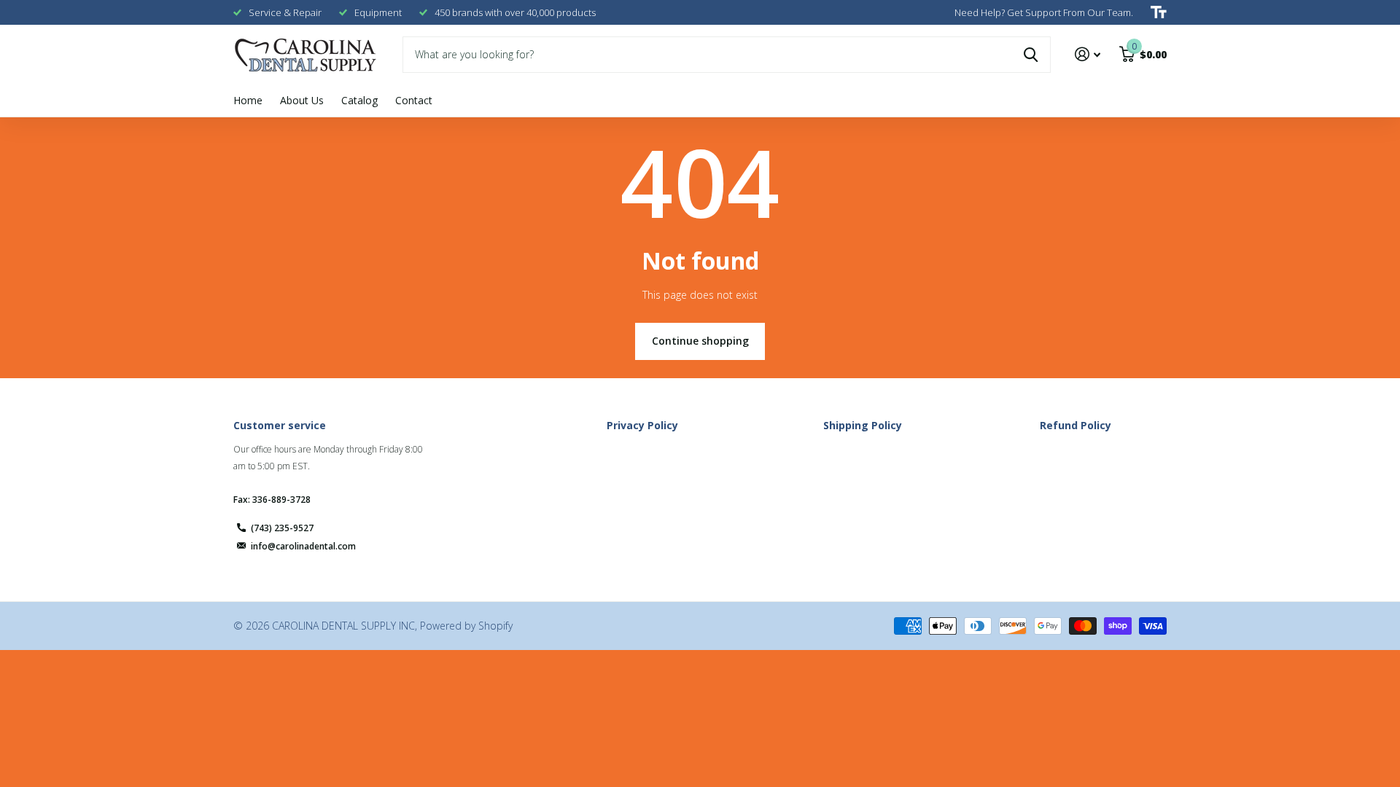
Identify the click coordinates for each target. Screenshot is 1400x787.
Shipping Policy (862, 425)
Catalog (359, 100)
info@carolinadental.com (303, 546)
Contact (413, 100)
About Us (302, 100)
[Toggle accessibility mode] (1159, 12)
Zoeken (1031, 54)
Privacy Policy (642, 425)
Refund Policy (1075, 425)
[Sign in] (1087, 54)
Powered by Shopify (466, 626)
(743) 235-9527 (282, 528)
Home (247, 100)
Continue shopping (700, 341)
